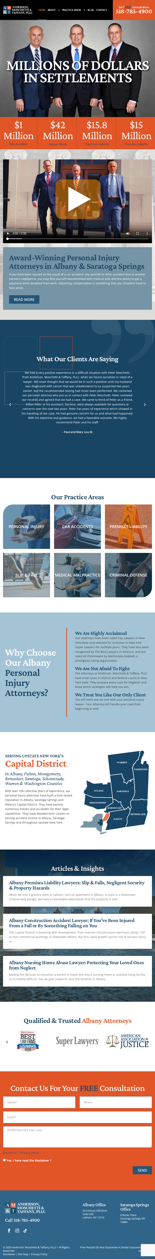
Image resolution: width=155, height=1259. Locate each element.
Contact (101, 10)
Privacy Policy (30, 1153)
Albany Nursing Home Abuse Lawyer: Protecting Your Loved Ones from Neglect (76, 965)
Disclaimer (10, 1153)
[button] (10, 405)
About (52, 10)
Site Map (23, 1254)
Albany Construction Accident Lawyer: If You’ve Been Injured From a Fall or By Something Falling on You (71, 922)
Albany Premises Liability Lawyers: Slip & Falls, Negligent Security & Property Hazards (76, 885)
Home (42, 10)
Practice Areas (71, 10)
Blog (91, 10)
